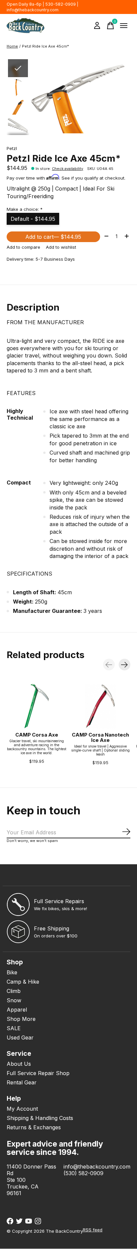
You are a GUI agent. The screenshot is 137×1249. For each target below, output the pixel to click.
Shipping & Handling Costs (40, 1118)
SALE (14, 1028)
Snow (14, 1000)
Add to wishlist (61, 247)
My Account (22, 1108)
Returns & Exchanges (34, 1127)
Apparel (17, 1009)
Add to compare (23, 247)
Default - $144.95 (33, 218)
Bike (12, 972)
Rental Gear (22, 1082)
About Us (19, 1063)
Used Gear (20, 1037)
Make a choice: (25, 209)
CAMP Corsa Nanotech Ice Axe (100, 737)
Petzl (12, 148)
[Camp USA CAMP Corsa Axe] (37, 706)
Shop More (21, 1019)
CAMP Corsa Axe (36, 735)
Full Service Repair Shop (38, 1073)
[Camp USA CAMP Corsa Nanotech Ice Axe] (100, 706)
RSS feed (92, 1229)
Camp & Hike (23, 981)
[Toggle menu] (123, 25)
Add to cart (53, 236)
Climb (14, 991)
